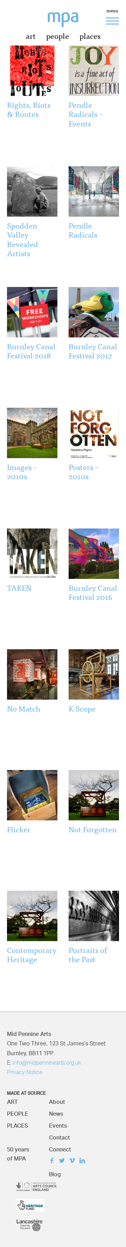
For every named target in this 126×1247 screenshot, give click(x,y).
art (31, 35)
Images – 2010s (22, 471)
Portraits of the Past (88, 954)
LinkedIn (83, 1161)
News (56, 1112)
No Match (23, 708)
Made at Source (26, 1092)
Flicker (18, 829)
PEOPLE (17, 1112)
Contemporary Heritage (31, 954)
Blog (55, 1172)
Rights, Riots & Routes (28, 109)
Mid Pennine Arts (68, 24)
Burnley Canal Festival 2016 (93, 592)
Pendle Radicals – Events (86, 113)
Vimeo (73, 1161)
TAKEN (19, 587)
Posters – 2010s (84, 471)
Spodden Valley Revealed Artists (22, 239)
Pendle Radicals (83, 229)
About (57, 1100)
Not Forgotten (93, 829)
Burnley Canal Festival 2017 (93, 350)
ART (12, 1100)
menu (112, 11)
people (57, 35)
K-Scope (82, 708)
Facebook (53, 1161)
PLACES (17, 1124)
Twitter (63, 1161)
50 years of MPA (18, 1152)
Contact (59, 1136)
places (89, 35)
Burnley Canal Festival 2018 (31, 350)
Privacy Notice (24, 1073)
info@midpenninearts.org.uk (47, 1063)
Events (58, 1124)
